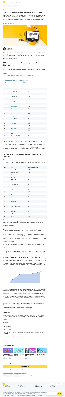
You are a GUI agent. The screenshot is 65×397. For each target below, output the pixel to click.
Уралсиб (12, 111)
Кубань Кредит (14, 103)
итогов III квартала (20, 141)
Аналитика (15, 6)
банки (32, 287)
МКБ (12, 138)
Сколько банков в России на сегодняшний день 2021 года (8, 355)
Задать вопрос (50, 2)
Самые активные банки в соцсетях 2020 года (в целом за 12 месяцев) (19, 77)
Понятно (59, 393)
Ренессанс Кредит (14, 118)
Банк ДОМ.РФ (13, 116)
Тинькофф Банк (14, 91)
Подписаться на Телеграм (40, 337)
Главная (4, 369)
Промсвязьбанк (14, 98)
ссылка (10, 326)
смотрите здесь (31, 390)
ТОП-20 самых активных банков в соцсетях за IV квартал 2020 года (19, 75)
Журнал (13, 2)
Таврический (13, 125)
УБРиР (12, 130)
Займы (24, 2)
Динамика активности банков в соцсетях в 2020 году (16, 82)
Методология (8, 85)
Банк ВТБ (13, 94)
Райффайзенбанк (14, 204)
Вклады (28, 2)
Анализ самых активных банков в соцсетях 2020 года (16, 80)
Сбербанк (13, 101)
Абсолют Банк (14, 108)
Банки (46, 2)
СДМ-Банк (13, 216)
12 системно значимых (7, 235)
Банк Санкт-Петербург (15, 135)
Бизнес (31, 2)
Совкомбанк (13, 123)
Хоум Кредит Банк (14, 106)
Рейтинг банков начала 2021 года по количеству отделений (30, 355)
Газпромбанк (13, 128)
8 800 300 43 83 (22, 386)
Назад (6, 6)
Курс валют (42, 2)
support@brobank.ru (8, 386)
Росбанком (29, 251)
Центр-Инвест (13, 120)
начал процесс (34, 147)
